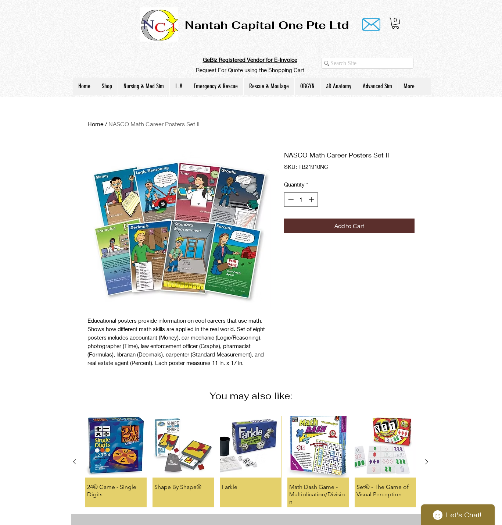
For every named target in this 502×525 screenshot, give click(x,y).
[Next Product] (426, 461)
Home (95, 123)
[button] (395, 23)
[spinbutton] (301, 199)
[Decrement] (290, 199)
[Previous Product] (74, 461)
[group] (250, 462)
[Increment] (312, 199)
